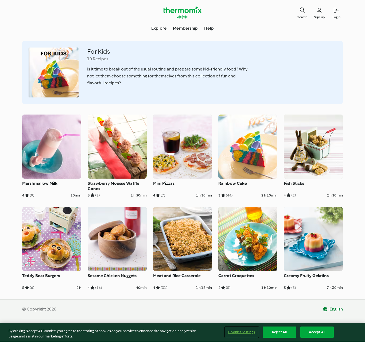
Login (336, 17)
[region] (182, 332)
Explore (158, 28)
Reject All (279, 332)
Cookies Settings (241, 332)
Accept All (317, 332)
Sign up (319, 17)
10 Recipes (97, 58)
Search (302, 17)
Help (209, 28)
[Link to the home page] (182, 12)
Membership (185, 28)
